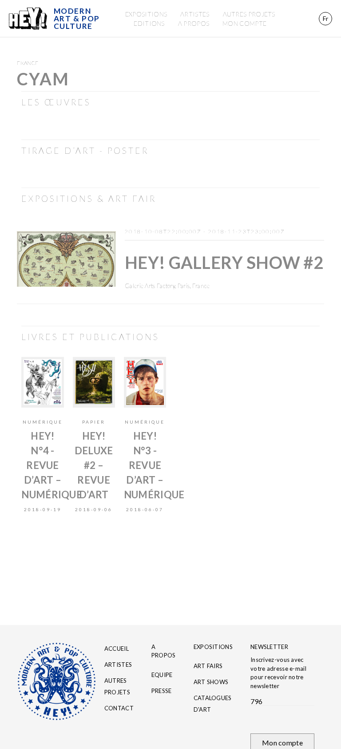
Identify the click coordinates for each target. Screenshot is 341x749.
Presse (161, 690)
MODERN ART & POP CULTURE (77, 18)
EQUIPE (162, 674)
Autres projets (249, 14)
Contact (119, 708)
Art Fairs (208, 665)
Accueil (116, 648)
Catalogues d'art (213, 703)
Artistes (194, 14)
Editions (149, 23)
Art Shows (211, 681)
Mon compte (244, 23)
